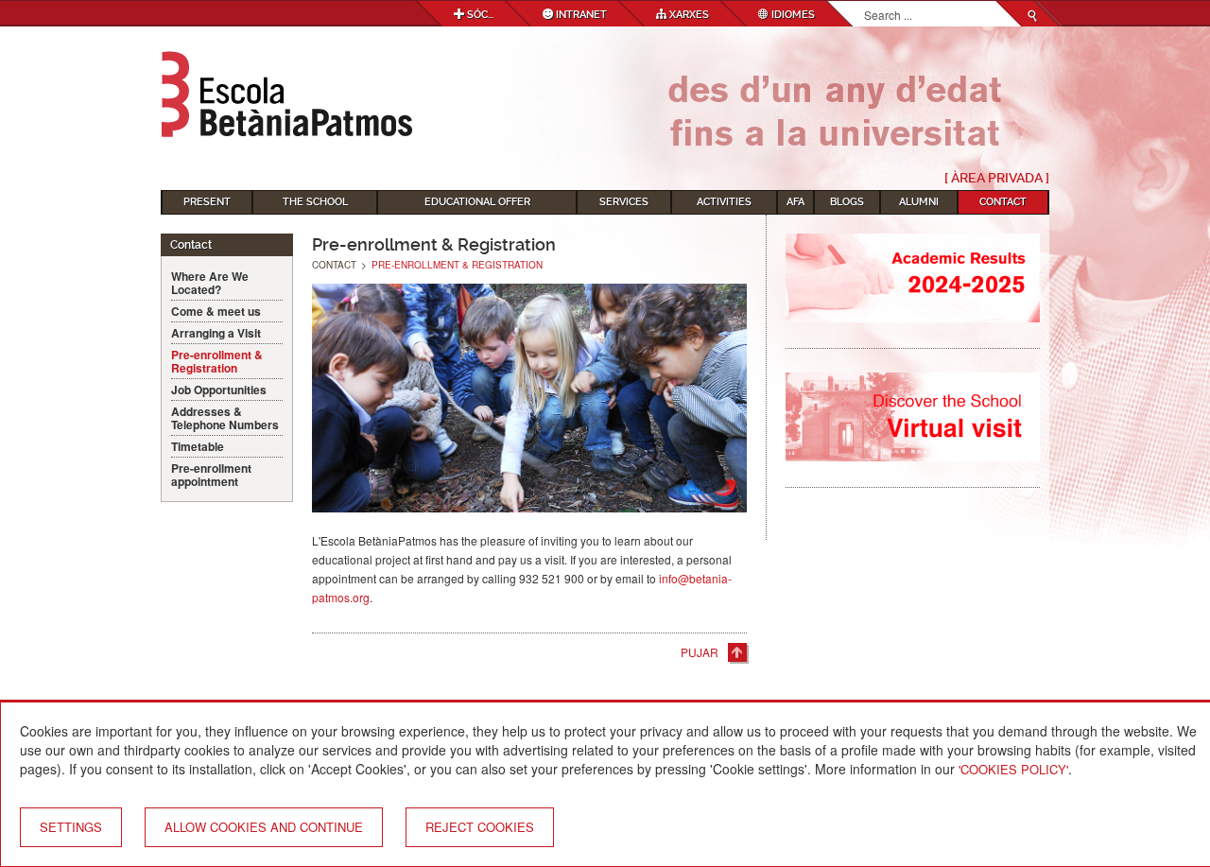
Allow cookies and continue (263, 827)
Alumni (919, 202)
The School (315, 202)
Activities (724, 202)
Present (207, 202)
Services (623, 202)
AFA (795, 202)
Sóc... (478, 15)
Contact (1003, 202)
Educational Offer (477, 202)
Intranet (580, 15)
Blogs (847, 202)
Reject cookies (479, 827)
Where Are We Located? (210, 282)
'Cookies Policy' (1013, 769)
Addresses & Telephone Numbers (225, 418)
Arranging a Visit (216, 332)
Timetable (197, 446)
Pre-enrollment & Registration (217, 361)
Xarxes (687, 15)
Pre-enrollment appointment (211, 474)
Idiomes (792, 15)
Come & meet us (216, 311)
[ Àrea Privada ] (996, 177)
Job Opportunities (219, 389)
